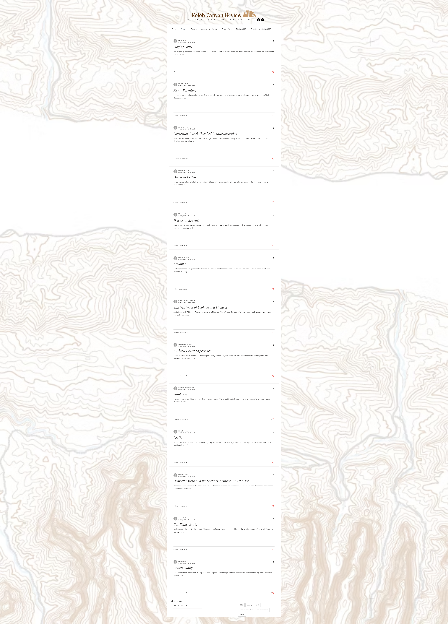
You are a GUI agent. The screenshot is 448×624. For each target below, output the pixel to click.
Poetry (183, 29)
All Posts (172, 29)
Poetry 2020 (226, 29)
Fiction (194, 29)
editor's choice (262, 610)
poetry (249, 605)
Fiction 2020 (241, 29)
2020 (241, 605)
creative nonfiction (246, 610)
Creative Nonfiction (209, 29)
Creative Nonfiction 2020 (261, 29)
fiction (242, 615)
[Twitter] (262, 19)
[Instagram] (258, 19)
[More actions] (274, 41)
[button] (210, 19)
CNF (257, 605)
